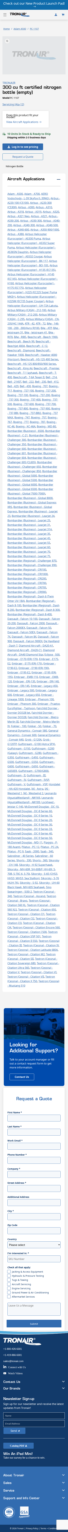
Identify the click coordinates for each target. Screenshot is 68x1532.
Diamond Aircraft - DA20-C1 (24, 650)
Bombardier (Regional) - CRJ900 (26, 592)
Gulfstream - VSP (37, 784)
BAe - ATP (46, 328)
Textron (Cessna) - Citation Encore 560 (36, 927)
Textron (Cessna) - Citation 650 (37, 909)
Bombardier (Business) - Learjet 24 (33, 516)
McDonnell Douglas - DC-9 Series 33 (29, 829)
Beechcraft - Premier (46, 368)
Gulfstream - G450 (26, 757)
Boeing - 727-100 (23, 390)
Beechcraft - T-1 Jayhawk (22, 373)
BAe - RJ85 (20, 337)
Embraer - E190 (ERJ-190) (33, 668)
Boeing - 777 (21, 422)
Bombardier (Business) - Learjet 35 (28, 534)
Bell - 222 (28, 382)
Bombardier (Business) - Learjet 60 (28, 547)
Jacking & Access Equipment (27, 1271)
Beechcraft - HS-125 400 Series (39, 359)
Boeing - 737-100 (17, 395)
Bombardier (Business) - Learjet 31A (29, 529)
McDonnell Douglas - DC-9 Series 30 (29, 824)
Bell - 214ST (14, 382)
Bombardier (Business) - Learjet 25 (28, 520)
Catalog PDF (17, 1445)
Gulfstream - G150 (18, 748)
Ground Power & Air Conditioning (30, 1292)
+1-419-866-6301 (12, 1355)
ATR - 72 (41, 323)
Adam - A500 (15, 194)
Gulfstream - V (16, 784)
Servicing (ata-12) (13, 104)
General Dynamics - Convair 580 (27, 730)
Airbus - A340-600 (18, 229)
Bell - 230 (40, 382)
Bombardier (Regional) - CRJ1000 (27, 574)
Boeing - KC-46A (25, 426)
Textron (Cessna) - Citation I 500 (27, 932)
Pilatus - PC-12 (30, 847)
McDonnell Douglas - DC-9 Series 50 (29, 838)
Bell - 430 (25, 386)
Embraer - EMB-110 (26, 677)
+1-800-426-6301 (12, 1348)
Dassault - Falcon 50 (38, 628)
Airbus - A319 (33, 212)
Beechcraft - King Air (19, 368)
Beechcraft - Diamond (21, 350)
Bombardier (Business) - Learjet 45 (28, 538)
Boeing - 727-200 (45, 390)
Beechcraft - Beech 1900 (42, 337)
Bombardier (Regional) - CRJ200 (26, 578)
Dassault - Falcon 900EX (27, 641)
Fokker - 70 (49, 726)
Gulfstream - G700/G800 (33, 771)
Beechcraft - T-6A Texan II (28, 377)
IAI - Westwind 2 (33, 793)
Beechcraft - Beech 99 (20, 341)
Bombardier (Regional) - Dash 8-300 (38, 610)
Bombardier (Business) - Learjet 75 (28, 556)
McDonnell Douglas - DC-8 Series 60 (29, 811)
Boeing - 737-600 (23, 404)
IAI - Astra (37, 789)
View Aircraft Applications (22, 122)
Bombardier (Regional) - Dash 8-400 (29, 614)
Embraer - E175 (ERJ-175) (27, 663)
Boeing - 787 (37, 422)
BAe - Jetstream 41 (35, 332)
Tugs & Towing (20, 1279)
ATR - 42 (29, 323)
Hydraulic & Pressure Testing (28, 1275)
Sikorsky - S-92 (29, 883)
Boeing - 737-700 (45, 404)
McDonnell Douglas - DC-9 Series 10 (29, 815)
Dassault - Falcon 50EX (21, 632)
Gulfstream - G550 (26, 762)
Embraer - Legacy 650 (26, 695)
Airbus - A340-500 (47, 225)
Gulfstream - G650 (26, 766)
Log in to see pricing (25, 147)
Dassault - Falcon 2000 (31, 623)
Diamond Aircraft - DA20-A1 (36, 645)
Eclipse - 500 (52, 654)
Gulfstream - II (16, 775)
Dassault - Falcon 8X (24, 637)
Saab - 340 (46, 851)
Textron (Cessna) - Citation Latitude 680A (32, 950)
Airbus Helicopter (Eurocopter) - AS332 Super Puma (31, 243)
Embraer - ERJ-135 (24, 681)
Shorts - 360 (40, 860)
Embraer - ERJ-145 (18, 686)
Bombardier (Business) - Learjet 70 (28, 552)
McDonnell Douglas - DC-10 (41, 806)
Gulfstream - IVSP (38, 780)
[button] (5, 14)
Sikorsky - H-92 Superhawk (35, 865)
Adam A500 (20, 28)
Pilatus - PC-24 (49, 847)
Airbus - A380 (15, 234)
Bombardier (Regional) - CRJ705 (26, 587)
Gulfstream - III (36, 775)
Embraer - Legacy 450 (44, 686)
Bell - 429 (12, 386)
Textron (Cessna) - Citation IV (41, 945)
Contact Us (22, 1077)
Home (6, 28)
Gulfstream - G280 (30, 753)
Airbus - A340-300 (24, 225)
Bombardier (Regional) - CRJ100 (26, 569)
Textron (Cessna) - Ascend (29, 896)
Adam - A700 (32, 194)
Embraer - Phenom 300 (21, 704)
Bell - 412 (52, 382)
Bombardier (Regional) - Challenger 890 (31, 565)
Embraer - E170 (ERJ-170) (22, 659)
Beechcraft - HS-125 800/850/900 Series (31, 364)
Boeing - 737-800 (17, 408)
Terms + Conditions (49, 1528)
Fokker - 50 (34, 726)
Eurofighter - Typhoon (21, 708)
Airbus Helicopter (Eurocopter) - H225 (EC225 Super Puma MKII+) (32, 292)
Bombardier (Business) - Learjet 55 (28, 543)
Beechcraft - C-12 (36, 346)
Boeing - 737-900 (39, 408)
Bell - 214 (51, 377)
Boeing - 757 (38, 417)
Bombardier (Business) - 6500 (25, 431)
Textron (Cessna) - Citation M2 (26, 954)
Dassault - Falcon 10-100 (22, 619)
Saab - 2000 (32, 851)
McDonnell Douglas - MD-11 (24, 842)
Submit (34, 1323)
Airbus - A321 (39, 216)
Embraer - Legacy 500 (20, 690)
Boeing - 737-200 (39, 395)
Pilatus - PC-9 (15, 851)
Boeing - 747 (22, 417)
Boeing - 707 (40, 386)
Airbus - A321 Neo (18, 216)
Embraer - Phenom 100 (39, 699)
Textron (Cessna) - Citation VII (25, 976)
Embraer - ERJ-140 (48, 681)
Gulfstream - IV (16, 780)
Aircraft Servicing (21, 1284)
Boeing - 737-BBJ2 (30, 413)
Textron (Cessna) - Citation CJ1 (26, 914)
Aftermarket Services (23, 1296)
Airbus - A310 (44, 207)
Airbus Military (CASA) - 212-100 (26, 310)
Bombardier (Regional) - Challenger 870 (31, 560)
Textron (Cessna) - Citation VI (38, 972)
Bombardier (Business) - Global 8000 (30, 498)
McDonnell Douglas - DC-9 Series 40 (29, 833)
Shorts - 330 (23, 860)
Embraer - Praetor (48, 704)
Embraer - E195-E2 (18, 672)
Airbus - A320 (51, 212)
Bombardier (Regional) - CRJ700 (26, 583)
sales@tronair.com (13, 1361)
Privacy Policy (32, 1528)
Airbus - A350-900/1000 (44, 229)
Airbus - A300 (26, 207)
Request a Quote (22, 157)
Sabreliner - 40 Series (20, 856)
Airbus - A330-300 (31, 221)
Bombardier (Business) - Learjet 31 (28, 525)
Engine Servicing (21, 1288)
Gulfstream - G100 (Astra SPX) (36, 744)
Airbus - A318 (15, 212)
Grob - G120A (33, 739)
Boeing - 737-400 (30, 399)
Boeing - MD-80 (46, 426)
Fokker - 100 (18, 726)
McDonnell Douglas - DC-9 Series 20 (29, 820)
